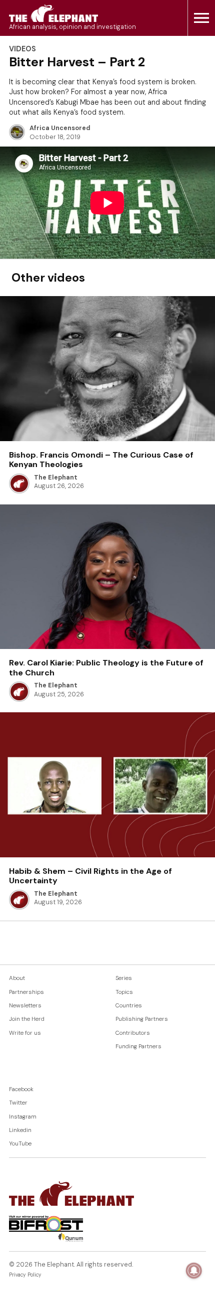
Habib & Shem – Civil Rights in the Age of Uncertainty (90, 876)
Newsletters (25, 1005)
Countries (129, 1005)
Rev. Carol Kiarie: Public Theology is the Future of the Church (106, 667)
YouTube (20, 1143)
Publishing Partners (142, 1019)
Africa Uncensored (60, 128)
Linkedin (20, 1130)
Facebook (21, 1089)
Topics (124, 992)
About (17, 978)
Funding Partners (139, 1046)
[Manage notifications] (194, 1271)
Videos (22, 48)
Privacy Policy (25, 1275)
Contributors (133, 1033)
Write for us (25, 1033)
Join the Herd (26, 1019)
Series (124, 978)
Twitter (18, 1103)
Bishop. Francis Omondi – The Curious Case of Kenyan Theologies (101, 460)
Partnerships (26, 992)
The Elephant (56, 478)
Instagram (22, 1117)
